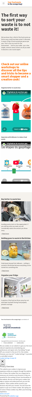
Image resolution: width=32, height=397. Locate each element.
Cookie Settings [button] (5, 358)
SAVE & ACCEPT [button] (5, 394)
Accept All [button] (13, 358)
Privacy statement (8, 342)
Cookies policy (20, 342)
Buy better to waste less (11, 199)
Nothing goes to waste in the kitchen (16, 238)
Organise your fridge (9, 275)
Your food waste (15, 3)
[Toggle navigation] (3, 3)
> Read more (5, 234)
